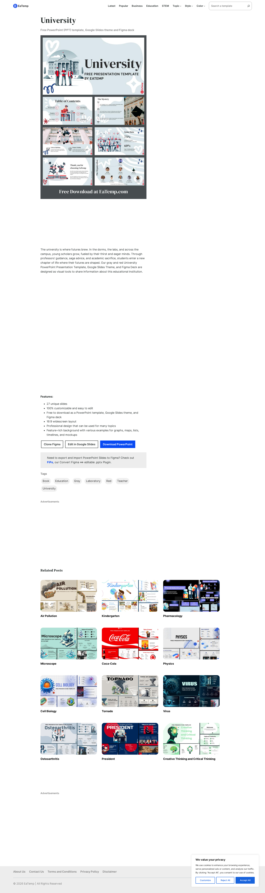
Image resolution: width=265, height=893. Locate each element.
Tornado (107, 711)
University (49, 488)
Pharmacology (172, 616)
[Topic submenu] (180, 6)
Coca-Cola (109, 663)
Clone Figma (52, 444)
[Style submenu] (192, 6)
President (108, 758)
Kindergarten (110, 616)
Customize (205, 880)
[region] (225, 871)
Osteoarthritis (49, 758)
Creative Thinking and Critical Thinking (189, 758)
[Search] (249, 6)
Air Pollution (48, 616)
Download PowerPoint (117, 444)
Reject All (225, 880)
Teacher (122, 481)
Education (61, 481)
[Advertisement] (93, 223)
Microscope (48, 663)
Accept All (245, 880)
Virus (166, 711)
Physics (168, 663)
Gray (77, 481)
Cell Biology (48, 711)
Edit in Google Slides (81, 444)
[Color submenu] (204, 6)
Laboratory (93, 481)
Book (46, 481)
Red (108, 481)
